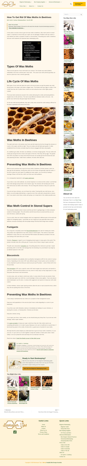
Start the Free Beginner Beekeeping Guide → (36, 368)
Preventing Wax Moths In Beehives (32, 50)
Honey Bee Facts (65, 428)
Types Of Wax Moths (28, 45)
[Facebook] (15, 432)
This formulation (11, 268)
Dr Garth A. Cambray (66, 454)
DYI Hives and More (66, 432)
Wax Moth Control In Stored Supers (32, 52)
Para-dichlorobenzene (32, 230)
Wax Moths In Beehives (29, 48)
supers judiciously (29, 178)
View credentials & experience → (16, 28)
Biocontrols (28, 55)
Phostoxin (14, 240)
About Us (31, 6)
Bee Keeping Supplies (39, 2)
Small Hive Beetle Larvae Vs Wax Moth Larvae (28, 338)
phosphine (23, 246)
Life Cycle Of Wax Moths (29, 46)
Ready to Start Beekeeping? (30, 58)
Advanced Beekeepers (54, 2)
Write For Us (43, 430)
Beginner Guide (65, 426)
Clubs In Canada (65, 446)
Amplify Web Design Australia (54, 462)
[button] (31, 2)
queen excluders (13, 323)
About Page (78, 200)
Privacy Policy (43, 432)
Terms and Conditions (43, 434)
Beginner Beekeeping (25, 2)
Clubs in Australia (65, 448)
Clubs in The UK (65, 450)
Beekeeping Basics (22, 20)
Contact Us (40, 6)
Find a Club (22, 6)
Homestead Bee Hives (66, 440)
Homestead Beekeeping (67, 438)
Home (43, 424)
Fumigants (28, 53)
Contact (43, 428)
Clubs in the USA (65, 444)
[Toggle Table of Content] (38, 43)
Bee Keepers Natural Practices (69, 437)
